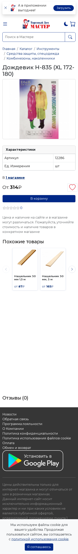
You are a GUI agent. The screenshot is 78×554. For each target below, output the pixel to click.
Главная (8, 49)
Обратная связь (15, 419)
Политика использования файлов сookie (36, 438)
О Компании (13, 429)
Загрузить (64, 8)
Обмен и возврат (16, 448)
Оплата (8, 443)
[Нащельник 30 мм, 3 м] (52, 260)
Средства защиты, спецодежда (33, 54)
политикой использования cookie (40, 539)
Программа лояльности (22, 424)
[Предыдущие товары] (6, 269)
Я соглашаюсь (39, 547)
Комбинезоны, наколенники (31, 58)
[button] (5, 25)
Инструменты (48, 49)
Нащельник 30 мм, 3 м (53, 278)
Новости (9, 414)
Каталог (26, 49)
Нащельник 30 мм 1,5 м (25, 278)
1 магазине (15, 178)
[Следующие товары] (72, 269)
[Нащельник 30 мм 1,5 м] (25, 260)
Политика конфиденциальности (30, 433)
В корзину (39, 198)
